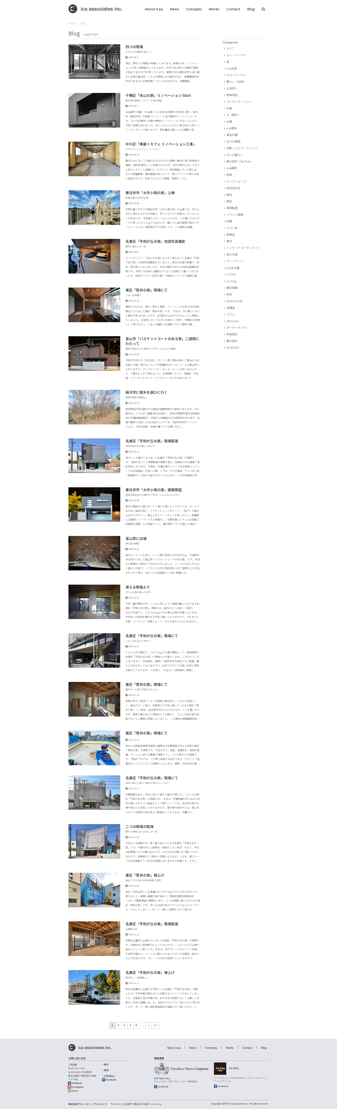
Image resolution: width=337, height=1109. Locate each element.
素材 (229, 241)
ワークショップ (236, 181)
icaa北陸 (231, 68)
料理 (229, 108)
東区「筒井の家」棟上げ (144, 875)
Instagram (78, 1086)
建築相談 (232, 95)
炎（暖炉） (233, 115)
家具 (229, 294)
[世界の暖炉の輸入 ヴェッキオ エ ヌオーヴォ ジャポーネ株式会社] (181, 1068)
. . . (191, 81)
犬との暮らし (234, 155)
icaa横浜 (231, 128)
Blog (251, 8)
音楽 (229, 175)
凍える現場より (137, 587)
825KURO (232, 347)
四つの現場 (134, 46)
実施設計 (232, 334)
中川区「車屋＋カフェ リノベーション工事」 (161, 144)
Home (71, 23)
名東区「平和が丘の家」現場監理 (151, 440)
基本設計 (232, 341)
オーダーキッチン (237, 327)
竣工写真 (232, 254)
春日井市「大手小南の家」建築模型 (153, 489)
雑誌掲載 (232, 287)
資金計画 (232, 135)
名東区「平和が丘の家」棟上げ (150, 972)
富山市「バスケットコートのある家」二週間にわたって (162, 341)
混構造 (230, 307)
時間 (229, 221)
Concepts (194, 8)
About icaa (154, 8)
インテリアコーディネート (243, 248)
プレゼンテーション (239, 101)
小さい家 (232, 228)
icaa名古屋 (233, 268)
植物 (229, 195)
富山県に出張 (136, 538)
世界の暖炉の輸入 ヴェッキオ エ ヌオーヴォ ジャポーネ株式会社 (176, 1080)
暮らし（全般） (236, 81)
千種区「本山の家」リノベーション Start (158, 95)
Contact (233, 8)
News (174, 8)
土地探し (232, 88)
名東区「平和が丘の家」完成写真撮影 (155, 241)
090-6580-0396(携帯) (81, 1072)
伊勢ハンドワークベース (241, 148)
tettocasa (232, 321)
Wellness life (234, 301)
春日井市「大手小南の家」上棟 (150, 192)
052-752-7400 (77, 1068)
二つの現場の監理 (139, 826)
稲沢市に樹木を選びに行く (146, 392)
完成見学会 (233, 188)
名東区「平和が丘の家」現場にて (151, 635)
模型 (229, 201)
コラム (230, 314)
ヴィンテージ (234, 261)
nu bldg (231, 281)
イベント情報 (234, 214)
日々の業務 (233, 141)
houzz (74, 1090)
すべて (230, 48)
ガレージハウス (236, 55)
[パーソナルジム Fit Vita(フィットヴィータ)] (220, 1068)
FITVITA (231, 274)
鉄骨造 (230, 234)
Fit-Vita (234, 1068)
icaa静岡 (231, 168)
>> (155, 1025)
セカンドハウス (236, 75)
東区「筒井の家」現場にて (146, 289)
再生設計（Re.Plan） (239, 161)
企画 (229, 121)
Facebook (76, 1083)
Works (214, 8)
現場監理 (232, 208)
